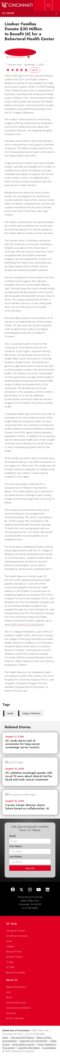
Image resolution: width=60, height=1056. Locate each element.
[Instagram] (30, 890)
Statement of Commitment (34, 1040)
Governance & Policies (18, 1007)
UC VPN (10, 967)
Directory (11, 1012)
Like (33, 70)
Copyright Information (29, 1047)
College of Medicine (31, 713)
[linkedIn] (47, 890)
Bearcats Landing (15, 972)
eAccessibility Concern (23, 1044)
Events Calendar (15, 1018)
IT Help (9, 961)
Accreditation (49, 1047)
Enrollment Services (17, 935)
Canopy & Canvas (15, 930)
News (9, 997)
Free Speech (8, 1047)
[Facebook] (13, 890)
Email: (12, 835)
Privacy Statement (46, 1044)
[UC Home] (17, 5)
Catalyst (10, 946)
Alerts (5, 1037)
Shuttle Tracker (14, 956)
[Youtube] (38, 890)
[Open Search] (48, 5)
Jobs (8, 992)
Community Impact (16, 1002)
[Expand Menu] (56, 13)
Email (9, 941)
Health (10, 713)
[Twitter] (21, 890)
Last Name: (15, 856)
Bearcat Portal (14, 951)
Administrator (16, 56)
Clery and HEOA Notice (22, 1037)
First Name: (15, 846)
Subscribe (30, 868)
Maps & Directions (16, 986)
